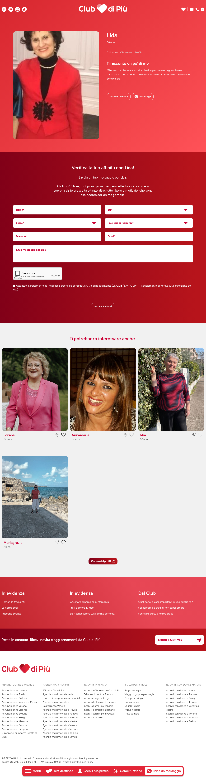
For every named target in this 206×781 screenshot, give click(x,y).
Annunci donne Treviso (14, 694)
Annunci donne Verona (14, 706)
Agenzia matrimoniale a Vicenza (60, 729)
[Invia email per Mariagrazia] (57, 542)
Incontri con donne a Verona (181, 713)
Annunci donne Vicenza (14, 709)
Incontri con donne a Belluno (181, 721)
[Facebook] (4, 8)
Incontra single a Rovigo (97, 698)
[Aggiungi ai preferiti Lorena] (63, 435)
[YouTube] (10, 8)
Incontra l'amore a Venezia (98, 706)
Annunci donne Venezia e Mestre (20, 702)
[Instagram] (17, 8)
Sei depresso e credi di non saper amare (161, 607)
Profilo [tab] (138, 52)
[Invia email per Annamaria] (125, 435)
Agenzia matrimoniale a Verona (60, 725)
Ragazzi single (132, 706)
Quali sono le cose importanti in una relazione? (165, 601)
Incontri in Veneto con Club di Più (102, 690)
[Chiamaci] (197, 8)
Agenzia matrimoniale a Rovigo (60, 736)
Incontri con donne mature (180, 690)
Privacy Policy (69, 762)
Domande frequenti (13, 601)
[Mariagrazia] (35, 497)
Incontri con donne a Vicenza (182, 717)
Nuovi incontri (132, 709)
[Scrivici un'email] (192, 8)
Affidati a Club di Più (54, 690)
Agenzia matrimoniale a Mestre (60, 721)
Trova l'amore (132, 713)
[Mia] (171, 389)
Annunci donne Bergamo (15, 729)
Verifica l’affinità (119, 96)
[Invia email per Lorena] (57, 435)
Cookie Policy (85, 762)
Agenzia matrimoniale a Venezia (60, 717)
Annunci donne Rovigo (14, 717)
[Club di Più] (103, 8)
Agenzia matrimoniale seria (58, 694)
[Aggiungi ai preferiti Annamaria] (131, 435)
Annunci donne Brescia (14, 725)
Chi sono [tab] (112, 52)
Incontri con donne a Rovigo (181, 698)
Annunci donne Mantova (15, 721)
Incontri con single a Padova (99, 713)
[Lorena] (35, 389)
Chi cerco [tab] (126, 52)
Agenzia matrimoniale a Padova (60, 713)
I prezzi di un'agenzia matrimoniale (62, 698)
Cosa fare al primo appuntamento (89, 601)
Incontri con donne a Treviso (181, 702)
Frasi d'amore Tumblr (82, 607)
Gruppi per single (134, 698)
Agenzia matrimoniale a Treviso (60, 709)
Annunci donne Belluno (14, 713)
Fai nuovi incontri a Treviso (98, 694)
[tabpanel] (150, 71)
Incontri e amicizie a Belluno (99, 709)
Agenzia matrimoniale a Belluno (60, 733)
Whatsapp (145, 96)
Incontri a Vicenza (93, 717)
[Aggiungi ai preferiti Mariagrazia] (63, 542)
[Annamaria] (103, 389)
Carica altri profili (101, 561)
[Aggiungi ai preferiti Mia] (200, 435)
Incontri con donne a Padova (181, 694)
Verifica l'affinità (103, 306)
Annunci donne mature (14, 690)
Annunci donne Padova (14, 698)
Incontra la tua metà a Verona (100, 702)
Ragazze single (133, 690)
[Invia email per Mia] (194, 435)
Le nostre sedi (10, 607)
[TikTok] (24, 8)
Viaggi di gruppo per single (139, 694)
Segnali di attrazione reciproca (155, 613)
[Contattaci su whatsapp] (202, 8)
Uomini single (132, 702)
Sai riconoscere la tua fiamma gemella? (92, 613)
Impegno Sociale (11, 613)
